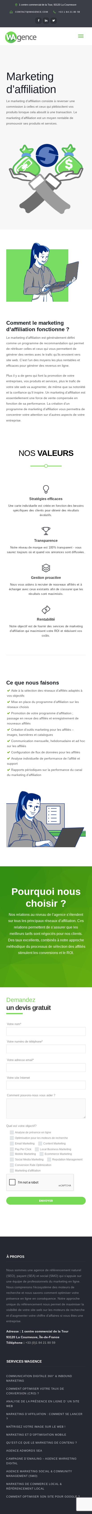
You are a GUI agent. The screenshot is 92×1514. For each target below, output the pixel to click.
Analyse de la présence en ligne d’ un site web (42, 1404)
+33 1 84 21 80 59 (69, 12)
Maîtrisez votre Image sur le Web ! (35, 1426)
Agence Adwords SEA (24, 1450)
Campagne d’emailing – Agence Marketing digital (41, 1461)
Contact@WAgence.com (31, 12)
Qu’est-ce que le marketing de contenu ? (41, 1442)
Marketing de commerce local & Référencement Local (34, 1486)
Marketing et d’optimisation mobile (36, 1434)
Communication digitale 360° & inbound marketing (39, 1378)
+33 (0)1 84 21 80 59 (40, 1342)
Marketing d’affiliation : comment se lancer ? (44, 1416)
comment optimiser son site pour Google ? (43, 1496)
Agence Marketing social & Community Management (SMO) (39, 1474)
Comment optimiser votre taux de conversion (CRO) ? (35, 1391)
